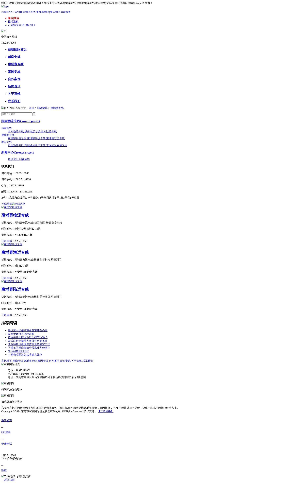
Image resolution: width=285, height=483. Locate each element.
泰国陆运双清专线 (56, 145)
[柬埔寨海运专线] (11, 244)
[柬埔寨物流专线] (11, 207)
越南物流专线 (16, 131)
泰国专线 (6, 141)
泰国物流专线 (16, 145)
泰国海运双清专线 (35, 145)
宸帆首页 (6, 360)
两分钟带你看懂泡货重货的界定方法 (29, 344)
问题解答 (24, 159)
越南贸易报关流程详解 (21, 333)
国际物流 (42, 107)
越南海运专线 (32, 131)
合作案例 (54, 360)
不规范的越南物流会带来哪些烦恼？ (29, 347)
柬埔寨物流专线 (17, 138)
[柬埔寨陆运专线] (11, 281)
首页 (31, 107)
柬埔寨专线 (57, 107)
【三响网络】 (105, 411)
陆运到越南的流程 (18, 351)
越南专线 (6, 128)
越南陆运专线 (49, 131)
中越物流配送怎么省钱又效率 (25, 354)
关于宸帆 (76, 360)
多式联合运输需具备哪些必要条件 (28, 340)
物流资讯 (13, 159)
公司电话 (6, 241)
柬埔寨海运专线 (36, 138)
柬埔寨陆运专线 (55, 138)
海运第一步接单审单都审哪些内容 (28, 330)
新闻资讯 (65, 360)
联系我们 (87, 360)
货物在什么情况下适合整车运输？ (28, 337)
